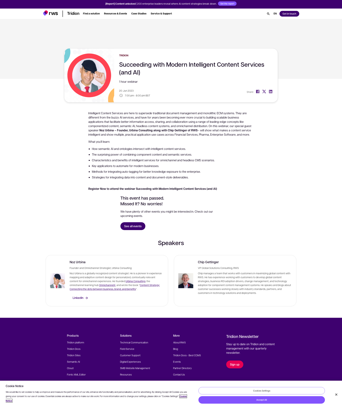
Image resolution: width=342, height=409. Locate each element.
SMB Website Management (135, 368)
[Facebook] (258, 91)
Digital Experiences (130, 361)
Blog (175, 348)
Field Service (127, 348)
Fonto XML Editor (76, 374)
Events (177, 361)
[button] (50, 13)
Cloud (70, 368)
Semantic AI (73, 361)
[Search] (268, 13)
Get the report (227, 3)
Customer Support (130, 355)
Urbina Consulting (135, 281)
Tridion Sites (74, 355)
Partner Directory (182, 368)
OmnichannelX (107, 285)
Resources (126, 374)
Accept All (261, 399)
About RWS (179, 342)
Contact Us (179, 374)
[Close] (336, 394)
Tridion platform (75, 342)
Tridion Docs (74, 348)
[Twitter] (264, 91)
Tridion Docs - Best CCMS (187, 355)
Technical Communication (134, 342)
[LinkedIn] (270, 91)
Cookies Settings (261, 390)
